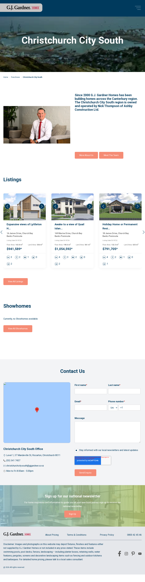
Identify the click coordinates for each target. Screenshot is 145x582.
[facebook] (119, 554)
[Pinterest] (133, 554)
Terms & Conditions (76, 535)
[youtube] (140, 554)
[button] (143, 232)
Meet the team (111, 155)
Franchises (15, 77)
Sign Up (72, 514)
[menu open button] (138, 8)
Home (5, 77)
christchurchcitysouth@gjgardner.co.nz (25, 465)
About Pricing (52, 535)
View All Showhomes (18, 328)
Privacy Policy (107, 535)
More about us (86, 155)
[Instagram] (126, 554)
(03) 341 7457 (13, 460)
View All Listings (15, 281)
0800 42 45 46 (134, 535)
